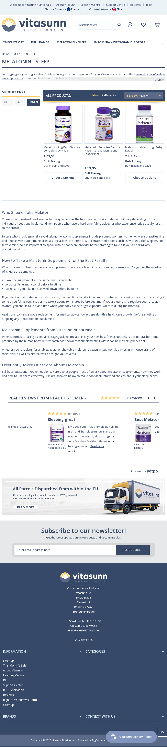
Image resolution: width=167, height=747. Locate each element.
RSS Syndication (13, 690)
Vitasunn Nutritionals (103, 349)
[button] (148, 398)
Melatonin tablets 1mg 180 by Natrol (144, 149)
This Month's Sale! (15, 665)
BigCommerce (100, 740)
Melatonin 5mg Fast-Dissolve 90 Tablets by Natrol (62, 149)
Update (33, 102)
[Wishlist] (143, 25)
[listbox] (150, 95)
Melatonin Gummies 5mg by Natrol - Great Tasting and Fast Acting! (102, 150)
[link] (57, 427)
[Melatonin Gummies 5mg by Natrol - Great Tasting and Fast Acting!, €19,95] (104, 124)
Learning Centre (91, 5)
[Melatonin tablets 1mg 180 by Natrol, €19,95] (144, 124)
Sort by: (132, 95)
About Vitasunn (65, 5)
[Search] (119, 25)
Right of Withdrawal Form (20, 700)
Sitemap (8, 660)
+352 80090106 (83, 640)
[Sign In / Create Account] (130, 24)
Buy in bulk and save (56, 165)
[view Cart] (158, 24)
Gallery (106, 95)
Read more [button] (11, 446)
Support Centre (115, 5)
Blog (149, 5)
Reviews (135, 5)
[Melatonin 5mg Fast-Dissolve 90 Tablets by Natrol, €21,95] (63, 124)
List (115, 95)
